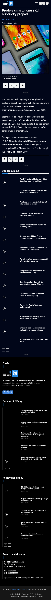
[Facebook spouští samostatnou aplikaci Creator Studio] (10, 249)
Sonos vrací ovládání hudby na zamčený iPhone (33, 225)
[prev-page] (3, 350)
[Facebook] (40, 3)
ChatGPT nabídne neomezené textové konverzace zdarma (32, 329)
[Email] (16, 85)
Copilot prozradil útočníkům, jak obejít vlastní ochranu (33, 191)
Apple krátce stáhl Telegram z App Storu (34, 340)
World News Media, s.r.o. (20, 589)
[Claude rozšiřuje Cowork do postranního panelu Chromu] (10, 283)
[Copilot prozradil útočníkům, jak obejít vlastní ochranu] (10, 192)
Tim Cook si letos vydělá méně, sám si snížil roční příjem (34, 411)
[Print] (22, 85)
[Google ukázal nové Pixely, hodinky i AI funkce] (11, 424)
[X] (47, 3)
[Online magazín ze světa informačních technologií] (8, 3)
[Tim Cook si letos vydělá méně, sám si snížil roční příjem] (11, 412)
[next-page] (7, 350)
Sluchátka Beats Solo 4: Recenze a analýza (33, 446)
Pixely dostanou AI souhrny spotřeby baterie (31, 214)
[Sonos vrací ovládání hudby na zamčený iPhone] (10, 226)
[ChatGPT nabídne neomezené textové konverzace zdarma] (10, 329)
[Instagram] (43, 3)
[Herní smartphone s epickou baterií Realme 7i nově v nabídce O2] (11, 459)
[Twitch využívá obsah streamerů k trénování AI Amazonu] (10, 260)
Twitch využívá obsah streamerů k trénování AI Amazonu (34, 260)
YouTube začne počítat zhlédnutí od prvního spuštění (33, 203)
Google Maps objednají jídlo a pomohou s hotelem (32, 317)
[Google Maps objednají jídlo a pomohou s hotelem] (10, 318)
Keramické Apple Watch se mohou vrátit (31, 306)
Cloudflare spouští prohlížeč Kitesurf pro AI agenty (32, 294)
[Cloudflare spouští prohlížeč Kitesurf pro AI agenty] (10, 295)
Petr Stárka (12, 76)
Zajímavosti (8, 19)
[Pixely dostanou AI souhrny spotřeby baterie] (10, 214)
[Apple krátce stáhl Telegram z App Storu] (10, 341)
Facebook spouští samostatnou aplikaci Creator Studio (33, 248)
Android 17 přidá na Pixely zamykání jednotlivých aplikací (33, 237)
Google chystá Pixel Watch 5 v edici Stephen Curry (32, 271)
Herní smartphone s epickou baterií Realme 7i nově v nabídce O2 (33, 458)
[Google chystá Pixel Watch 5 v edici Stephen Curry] (10, 272)
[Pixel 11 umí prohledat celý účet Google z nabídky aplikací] (10, 180)
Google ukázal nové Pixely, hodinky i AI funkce (34, 423)
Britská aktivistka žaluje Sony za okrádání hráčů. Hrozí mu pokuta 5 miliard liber (33, 435)
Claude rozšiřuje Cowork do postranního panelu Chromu (32, 283)
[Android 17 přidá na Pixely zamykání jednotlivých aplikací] (10, 237)
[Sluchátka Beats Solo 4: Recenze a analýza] (11, 447)
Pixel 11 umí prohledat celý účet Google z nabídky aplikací (33, 180)
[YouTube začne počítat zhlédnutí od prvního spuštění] (10, 203)
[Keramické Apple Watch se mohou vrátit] (10, 306)
